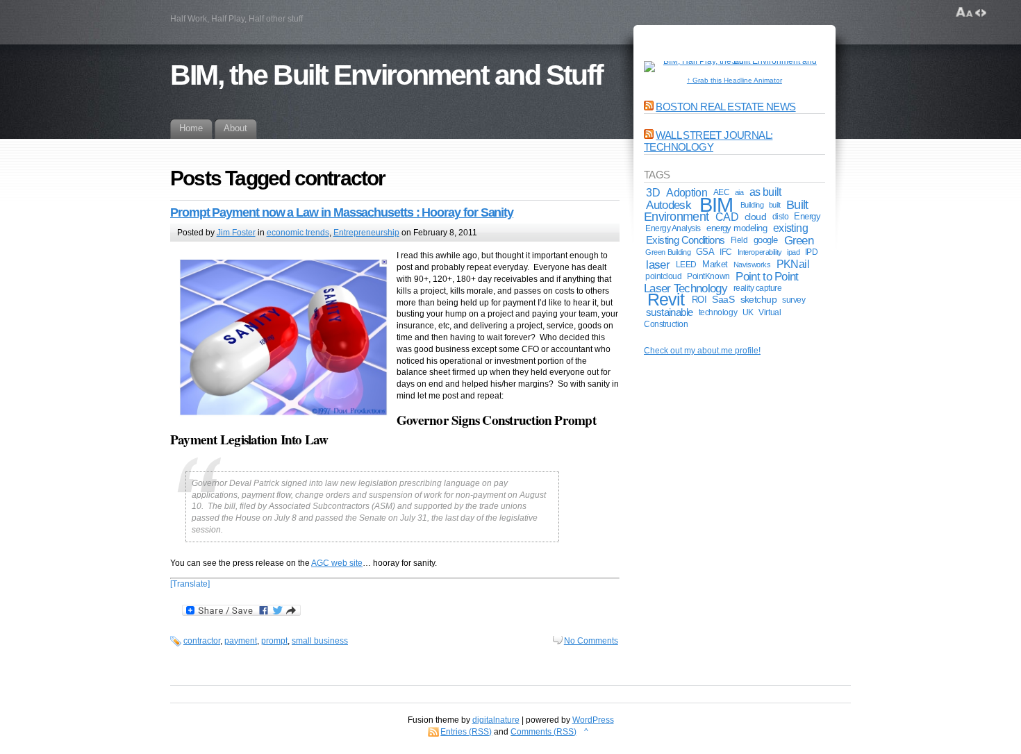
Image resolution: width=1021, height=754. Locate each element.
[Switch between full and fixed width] (980, 12)
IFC (726, 252)
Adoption (686, 192)
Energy (807, 216)
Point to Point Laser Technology (721, 282)
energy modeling (736, 228)
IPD (811, 252)
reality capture (757, 288)
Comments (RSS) (543, 732)
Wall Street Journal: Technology (708, 141)
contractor (201, 641)
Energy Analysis (673, 228)
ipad (793, 252)
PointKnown (708, 275)
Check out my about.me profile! (702, 350)
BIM (715, 204)
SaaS (723, 299)
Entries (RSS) (466, 732)
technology (718, 312)
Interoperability (760, 252)
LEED (686, 264)
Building (752, 205)
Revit (665, 299)
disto (780, 216)
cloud (755, 216)
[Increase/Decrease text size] (964, 12)
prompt (274, 641)
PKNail (793, 264)
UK (748, 312)
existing (790, 228)
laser (658, 264)
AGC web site (337, 563)
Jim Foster (236, 232)
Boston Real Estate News (725, 106)
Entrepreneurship (366, 232)
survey (793, 299)
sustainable (669, 312)
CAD (726, 216)
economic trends (298, 232)
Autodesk (668, 205)
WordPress (593, 720)
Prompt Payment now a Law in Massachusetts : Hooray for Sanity (341, 212)
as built (765, 192)
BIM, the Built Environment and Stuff (386, 75)
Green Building (667, 252)
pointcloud (663, 276)
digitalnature (496, 720)
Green (799, 240)
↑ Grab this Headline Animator (734, 80)
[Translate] (190, 584)
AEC (721, 191)
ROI (699, 299)
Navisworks (752, 264)
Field (739, 240)
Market (715, 264)
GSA (705, 251)
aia (739, 192)
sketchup (758, 299)
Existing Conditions (685, 240)
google (766, 240)
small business (320, 641)
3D (653, 192)
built (775, 205)
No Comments (591, 641)
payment (240, 641)
